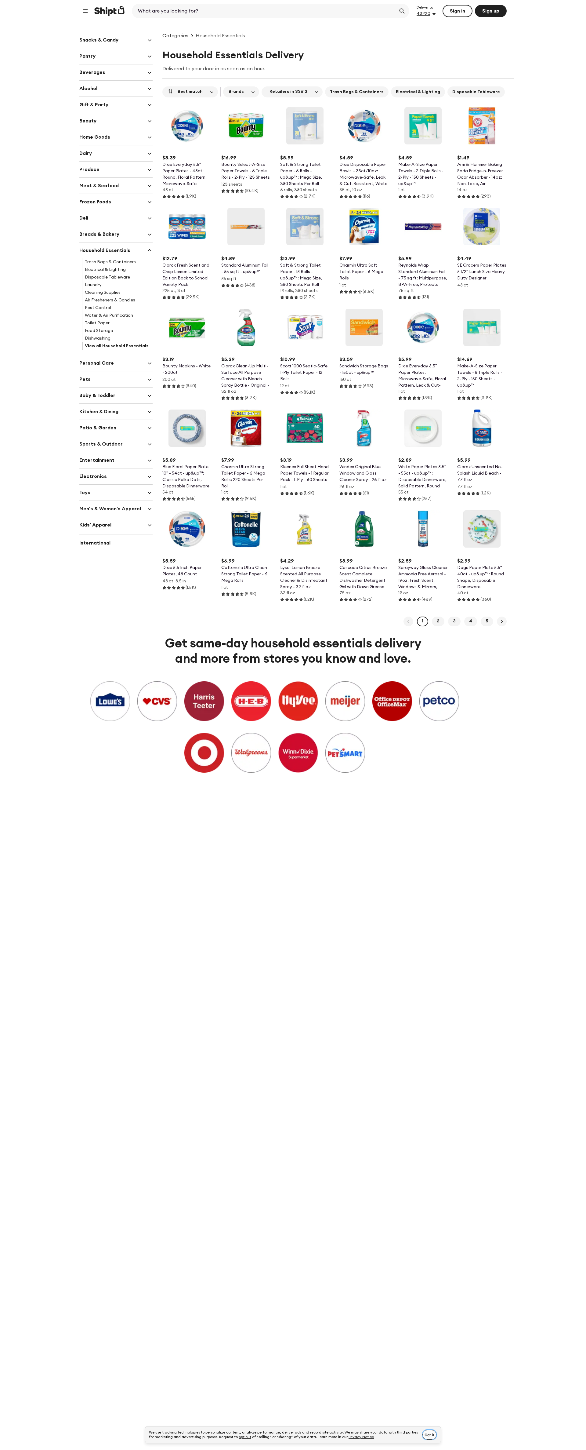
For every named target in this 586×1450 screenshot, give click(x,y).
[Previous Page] (408, 621)
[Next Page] (502, 621)
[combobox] (264, 10)
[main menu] (85, 11)
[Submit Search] (402, 11)
